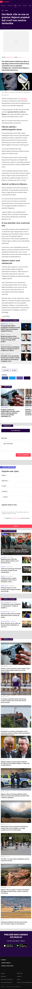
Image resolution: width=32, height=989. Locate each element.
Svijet (6, 10)
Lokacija (5, 491)
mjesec (14, 370)
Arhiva (18, 979)
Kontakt (19, 976)
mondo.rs (19, 57)
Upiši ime (4, 438)
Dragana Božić (9, 57)
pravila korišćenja (16, 518)
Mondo (3, 960)
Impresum (3, 976)
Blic (3, 316)
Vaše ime (5, 480)
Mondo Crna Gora (7, 966)
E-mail (4, 486)
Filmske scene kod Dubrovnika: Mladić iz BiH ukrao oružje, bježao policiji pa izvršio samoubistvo (10, 413)
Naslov (4, 475)
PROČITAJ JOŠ (7, 639)
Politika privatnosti (6, 982)
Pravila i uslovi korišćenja (24, 982)
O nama (3, 973)
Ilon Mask (6, 370)
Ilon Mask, (24, 98)
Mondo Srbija (6, 963)
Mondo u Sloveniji (9, 599)
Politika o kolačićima (7, 979)
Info (3, 10)
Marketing (20, 973)
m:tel (6, 986)
